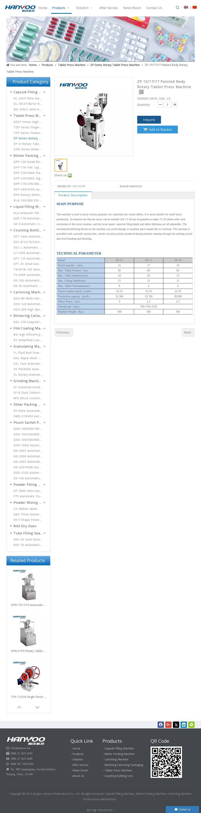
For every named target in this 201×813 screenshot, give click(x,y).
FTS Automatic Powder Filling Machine (30, 496)
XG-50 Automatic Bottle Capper (30, 286)
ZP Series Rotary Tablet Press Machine (30, 138)
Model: (62, 186)
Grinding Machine (28, 381)
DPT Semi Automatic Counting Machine (30, 236)
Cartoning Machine (29, 292)
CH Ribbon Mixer (26, 509)
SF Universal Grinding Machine (30, 387)
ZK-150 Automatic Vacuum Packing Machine (30, 478)
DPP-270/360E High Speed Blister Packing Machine (30, 178)
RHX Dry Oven (25, 526)
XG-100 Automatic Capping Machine (30, 280)
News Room (80, 770)
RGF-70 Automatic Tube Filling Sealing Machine (30, 545)
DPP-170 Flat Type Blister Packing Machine (30, 167)
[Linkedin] (184, 725)
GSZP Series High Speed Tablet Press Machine (30, 122)
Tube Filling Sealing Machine (30, 533)
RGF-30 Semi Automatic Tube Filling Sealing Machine (30, 539)
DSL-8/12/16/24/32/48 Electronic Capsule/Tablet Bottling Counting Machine (30, 242)
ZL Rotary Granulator (29, 374)
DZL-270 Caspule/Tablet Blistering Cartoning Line (30, 322)
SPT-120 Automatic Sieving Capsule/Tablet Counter (30, 258)
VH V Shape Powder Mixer (30, 520)
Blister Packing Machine (30, 155)
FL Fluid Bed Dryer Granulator (30, 352)
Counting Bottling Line (30, 230)
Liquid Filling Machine (30, 206)
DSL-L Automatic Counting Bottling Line (30, 247)
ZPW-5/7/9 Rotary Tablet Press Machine (28, 651)
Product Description (73, 195)
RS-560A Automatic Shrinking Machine (30, 410)
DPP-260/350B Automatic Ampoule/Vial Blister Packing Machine (30, 189)
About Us (78, 776)
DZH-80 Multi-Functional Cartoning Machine (30, 298)
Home (76, 748)
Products (78, 754)
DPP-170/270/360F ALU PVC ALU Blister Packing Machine (30, 184)
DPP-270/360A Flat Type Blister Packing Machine (30, 173)
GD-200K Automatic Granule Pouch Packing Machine (30, 456)
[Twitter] (176, 725)
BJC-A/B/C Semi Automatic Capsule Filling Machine (30, 109)
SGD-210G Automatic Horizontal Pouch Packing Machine (30, 472)
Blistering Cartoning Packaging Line (30, 316)
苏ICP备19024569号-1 (100, 810)
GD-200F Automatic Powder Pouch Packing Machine (30, 451)
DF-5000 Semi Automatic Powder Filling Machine (30, 491)
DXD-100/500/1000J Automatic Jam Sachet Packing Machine (30, 429)
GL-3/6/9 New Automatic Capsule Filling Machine (30, 98)
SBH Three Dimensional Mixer (30, 514)
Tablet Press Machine (30, 115)
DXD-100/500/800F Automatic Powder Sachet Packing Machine (30, 434)
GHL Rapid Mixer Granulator (30, 358)
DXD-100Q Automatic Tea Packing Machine (30, 445)
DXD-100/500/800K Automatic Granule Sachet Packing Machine (30, 440)
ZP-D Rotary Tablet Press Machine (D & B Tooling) (30, 144)
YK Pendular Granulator (30, 369)
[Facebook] (161, 725)
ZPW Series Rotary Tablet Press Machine (30, 149)
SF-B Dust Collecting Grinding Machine (30, 392)
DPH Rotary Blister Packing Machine (30, 195)
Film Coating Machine (30, 328)
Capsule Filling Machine (30, 92)
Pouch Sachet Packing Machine (30, 422)
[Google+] (168, 725)
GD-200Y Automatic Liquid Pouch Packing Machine (30, 462)
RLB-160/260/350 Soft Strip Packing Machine (30, 200)
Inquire (149, 120)
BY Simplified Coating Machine (30, 340)
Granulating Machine (30, 346)
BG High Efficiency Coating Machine (30, 334)
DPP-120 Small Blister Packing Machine (30, 162)
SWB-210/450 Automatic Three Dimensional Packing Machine (30, 416)
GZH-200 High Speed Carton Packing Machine (30, 309)
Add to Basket (160, 129)
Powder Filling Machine (30, 484)
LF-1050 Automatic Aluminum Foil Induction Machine (30, 253)
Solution (77, 759)
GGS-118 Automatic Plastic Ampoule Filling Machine (30, 218)
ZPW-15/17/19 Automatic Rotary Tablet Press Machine (28, 605)
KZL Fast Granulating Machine (30, 363)
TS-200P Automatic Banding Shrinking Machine (30, 275)
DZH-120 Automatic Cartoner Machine (30, 304)
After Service (80, 765)
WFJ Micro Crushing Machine (30, 398)
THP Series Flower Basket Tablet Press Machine (30, 133)
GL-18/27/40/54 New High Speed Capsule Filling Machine (30, 104)
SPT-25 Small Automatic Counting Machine (30, 264)
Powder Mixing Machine (30, 502)
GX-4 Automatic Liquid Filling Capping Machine (30, 224)
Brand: (124, 186)
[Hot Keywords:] (177, 7)
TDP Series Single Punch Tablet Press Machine (30, 127)
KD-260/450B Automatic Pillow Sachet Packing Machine (30, 467)
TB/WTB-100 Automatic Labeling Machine (30, 269)
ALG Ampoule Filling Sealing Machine (30, 213)
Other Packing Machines (30, 404)
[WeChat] (191, 725)
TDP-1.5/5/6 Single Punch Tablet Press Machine (28, 697)
